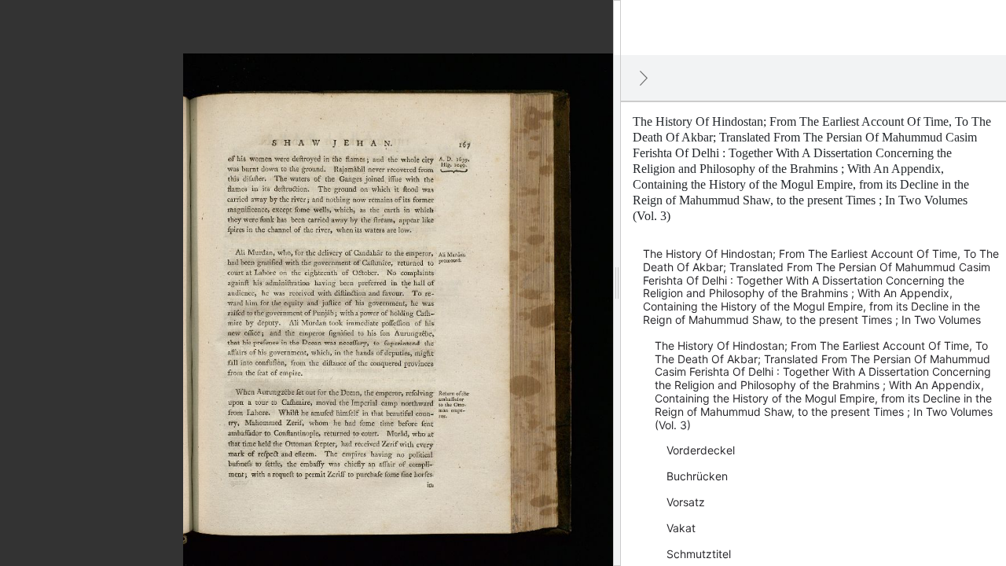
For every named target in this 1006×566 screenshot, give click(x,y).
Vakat (681, 528)
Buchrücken (697, 476)
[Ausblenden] (644, 78)
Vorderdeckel (700, 450)
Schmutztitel (698, 553)
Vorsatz (685, 502)
